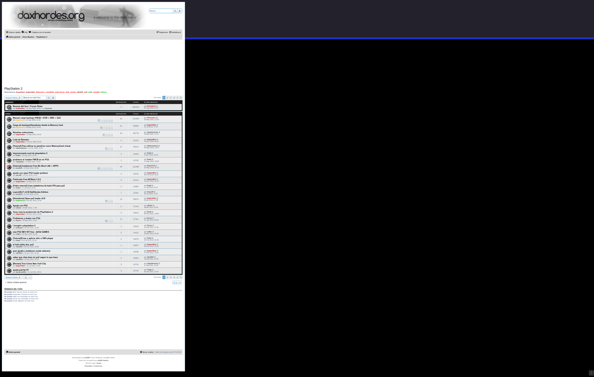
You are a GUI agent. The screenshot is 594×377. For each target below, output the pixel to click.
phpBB (86, 357)
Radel (18, 155)
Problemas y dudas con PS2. (27, 218)
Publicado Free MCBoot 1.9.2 (27, 179)
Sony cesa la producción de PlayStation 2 (33, 212)
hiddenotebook (21, 148)
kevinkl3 (19, 168)
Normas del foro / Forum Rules (28, 106)
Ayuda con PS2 (20, 205)
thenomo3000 (21, 272)
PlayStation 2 (13, 88)
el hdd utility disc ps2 (23, 244)
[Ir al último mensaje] (157, 106)
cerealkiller (49, 92)
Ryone (18, 220)
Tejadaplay (20, 162)
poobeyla (19, 228)
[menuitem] (25, 32)
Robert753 (151, 166)
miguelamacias (152, 132)
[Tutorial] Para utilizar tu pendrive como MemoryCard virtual (42, 146)
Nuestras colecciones (23, 132)
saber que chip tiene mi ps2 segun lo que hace (35, 257)
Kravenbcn (20, 92)
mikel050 (19, 247)
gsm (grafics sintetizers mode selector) (31, 251)
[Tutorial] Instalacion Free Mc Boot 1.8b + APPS (35, 166)
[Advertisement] (93, 62)
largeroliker (30, 92)
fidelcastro (40, 92)
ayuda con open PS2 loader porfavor (30, 173)
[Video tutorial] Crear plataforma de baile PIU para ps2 (39, 186)
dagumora (20, 120)
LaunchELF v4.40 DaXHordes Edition (30, 192)
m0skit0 (80, 92)
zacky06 (96, 92)
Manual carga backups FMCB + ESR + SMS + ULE (37, 118)
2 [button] (167, 97)
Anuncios (48, 108)
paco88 (18, 175)
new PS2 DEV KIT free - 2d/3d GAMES (31, 232)
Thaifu (149, 270)
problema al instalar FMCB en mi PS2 (31, 159)
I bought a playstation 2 (24, 225)
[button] (181, 98)
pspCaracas (60, 92)
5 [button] (177, 97)
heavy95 (150, 192)
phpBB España (102, 360)
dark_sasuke (71, 92)
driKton (103, 92)
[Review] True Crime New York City (29, 263)
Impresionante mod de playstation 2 (30, 153)
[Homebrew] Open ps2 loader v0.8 (29, 198)
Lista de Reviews (21, 139)
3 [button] (170, 97)
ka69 (90, 92)
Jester (99, 363)
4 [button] (174, 97)
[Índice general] (75, 16)
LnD (85, 92)
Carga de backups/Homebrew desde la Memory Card (38, 125)
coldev (18, 234)
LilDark (18, 208)
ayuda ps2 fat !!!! (21, 270)
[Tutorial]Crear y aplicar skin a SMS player (33, 238)
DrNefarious (21, 200)
